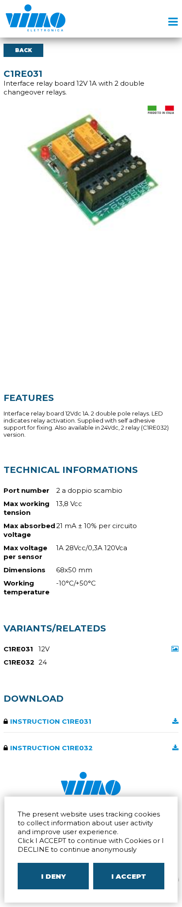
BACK (23, 50)
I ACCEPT (128, 876)
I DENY (53, 876)
